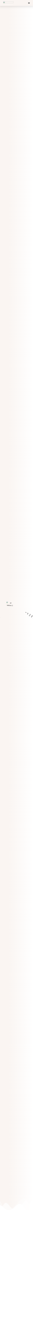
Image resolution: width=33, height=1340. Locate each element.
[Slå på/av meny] (29, 3)
